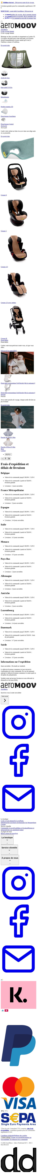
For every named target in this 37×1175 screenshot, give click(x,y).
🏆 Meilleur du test (7, 2)
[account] (5, 458)
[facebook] (18, 779)
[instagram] (18, 741)
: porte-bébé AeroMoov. (17, 11)
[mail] (18, 817)
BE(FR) (8, 454)
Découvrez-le (29, 11)
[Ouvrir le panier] (9, 458)
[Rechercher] (2, 459)
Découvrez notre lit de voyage (24, 2)
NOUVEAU (5, 11)
